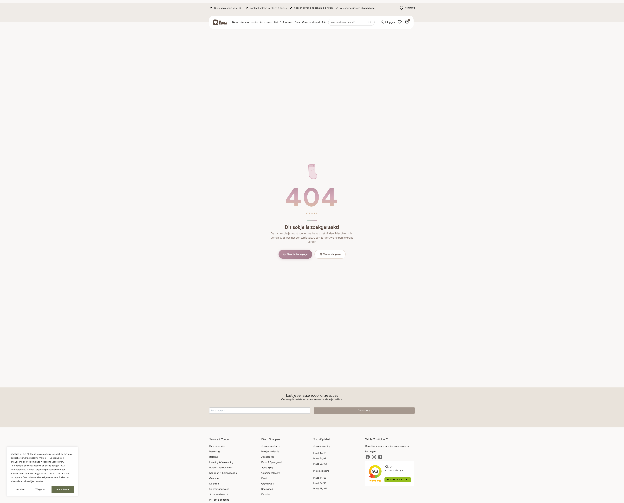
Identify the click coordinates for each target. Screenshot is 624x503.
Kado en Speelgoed (283, 22)
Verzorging (267, 467)
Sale (323, 22)
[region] (42, 471)
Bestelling (214, 451)
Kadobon (266, 494)
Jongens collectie (270, 446)
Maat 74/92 (319, 458)
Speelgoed (267, 489)
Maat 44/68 (319, 453)
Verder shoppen (332, 254)
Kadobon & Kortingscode (223, 472)
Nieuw (235, 22)
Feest (297, 22)
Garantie (214, 478)
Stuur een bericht (218, 494)
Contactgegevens (219, 489)
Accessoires (266, 22)
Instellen (20, 489)
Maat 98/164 (320, 463)
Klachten (214, 483)
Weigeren (40, 489)
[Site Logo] (220, 22)
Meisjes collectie (270, 451)
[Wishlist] (400, 22)
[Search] (369, 22)
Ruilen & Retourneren (220, 467)
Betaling (213, 456)
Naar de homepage (297, 254)
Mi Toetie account (219, 499)
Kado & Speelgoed (271, 462)
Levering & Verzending (221, 462)
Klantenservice (217, 446)
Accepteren (62, 489)
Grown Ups (267, 483)
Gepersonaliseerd (311, 22)
